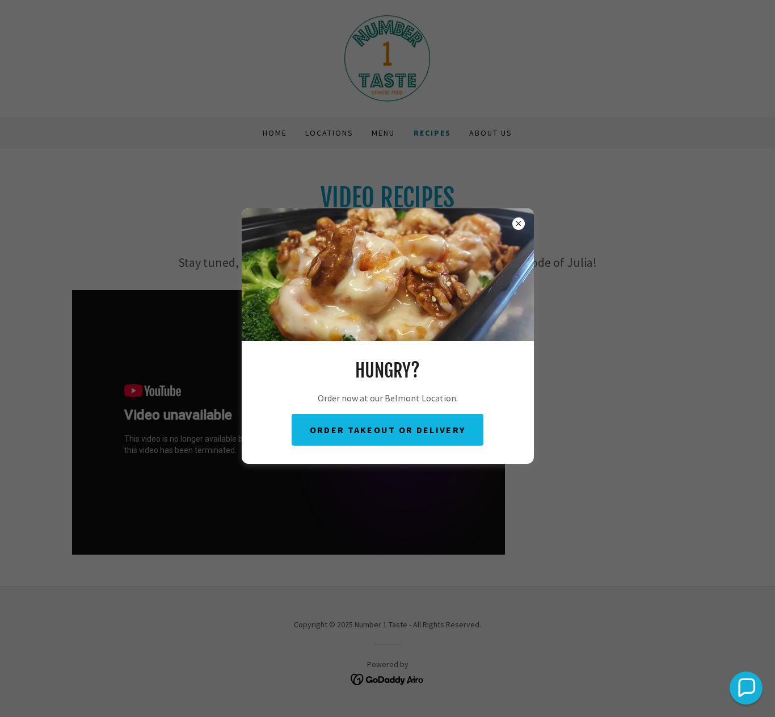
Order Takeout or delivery (387, 429)
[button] (746, 688)
